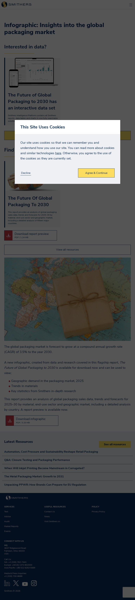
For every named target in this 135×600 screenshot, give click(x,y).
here (58, 153)
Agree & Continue (96, 173)
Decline (25, 173)
